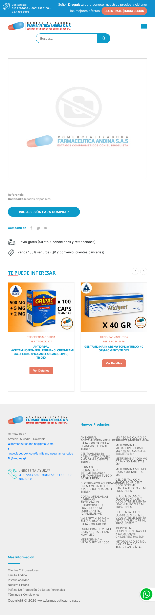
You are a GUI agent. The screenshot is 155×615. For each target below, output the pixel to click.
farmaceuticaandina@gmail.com (31, 443)
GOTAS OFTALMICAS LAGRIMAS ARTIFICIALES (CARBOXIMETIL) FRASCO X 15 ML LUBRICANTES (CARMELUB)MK (95, 505)
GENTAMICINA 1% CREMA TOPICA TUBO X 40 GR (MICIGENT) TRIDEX (113, 348)
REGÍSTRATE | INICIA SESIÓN (124, 11)
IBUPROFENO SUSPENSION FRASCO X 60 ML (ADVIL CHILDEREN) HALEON (130, 532)
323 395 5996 (20, 11)
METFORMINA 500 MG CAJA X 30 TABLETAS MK (130, 472)
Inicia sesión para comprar (44, 212)
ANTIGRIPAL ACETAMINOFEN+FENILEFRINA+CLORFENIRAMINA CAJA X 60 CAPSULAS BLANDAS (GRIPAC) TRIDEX (41, 352)
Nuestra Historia (18, 584)
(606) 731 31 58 (53, 475)
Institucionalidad (18, 580)
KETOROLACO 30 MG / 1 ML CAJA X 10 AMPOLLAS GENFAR (130, 544)
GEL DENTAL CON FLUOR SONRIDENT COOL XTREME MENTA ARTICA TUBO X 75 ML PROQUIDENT (130, 518)
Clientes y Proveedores (23, 570)
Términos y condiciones (23, 594)
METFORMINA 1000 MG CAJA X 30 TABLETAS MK (131, 461)
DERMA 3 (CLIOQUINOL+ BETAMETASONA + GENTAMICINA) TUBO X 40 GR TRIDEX (96, 473)
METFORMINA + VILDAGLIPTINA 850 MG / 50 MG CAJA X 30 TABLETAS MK (131, 449)
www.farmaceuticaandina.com (59, 600)
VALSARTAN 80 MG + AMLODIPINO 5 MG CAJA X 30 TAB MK (95, 521)
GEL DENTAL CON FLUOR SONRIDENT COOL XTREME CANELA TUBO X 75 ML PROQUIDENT (131, 485)
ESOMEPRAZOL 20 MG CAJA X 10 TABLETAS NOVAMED (96, 532)
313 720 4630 (29, 475)
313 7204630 (20, 8)
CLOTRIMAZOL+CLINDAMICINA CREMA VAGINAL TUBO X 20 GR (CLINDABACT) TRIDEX (96, 487)
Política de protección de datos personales (36, 589)
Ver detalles (41, 370)
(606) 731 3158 (39, 8)
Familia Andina (17, 575)
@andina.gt (18, 458)
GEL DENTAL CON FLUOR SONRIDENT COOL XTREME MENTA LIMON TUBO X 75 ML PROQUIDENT (130, 501)
